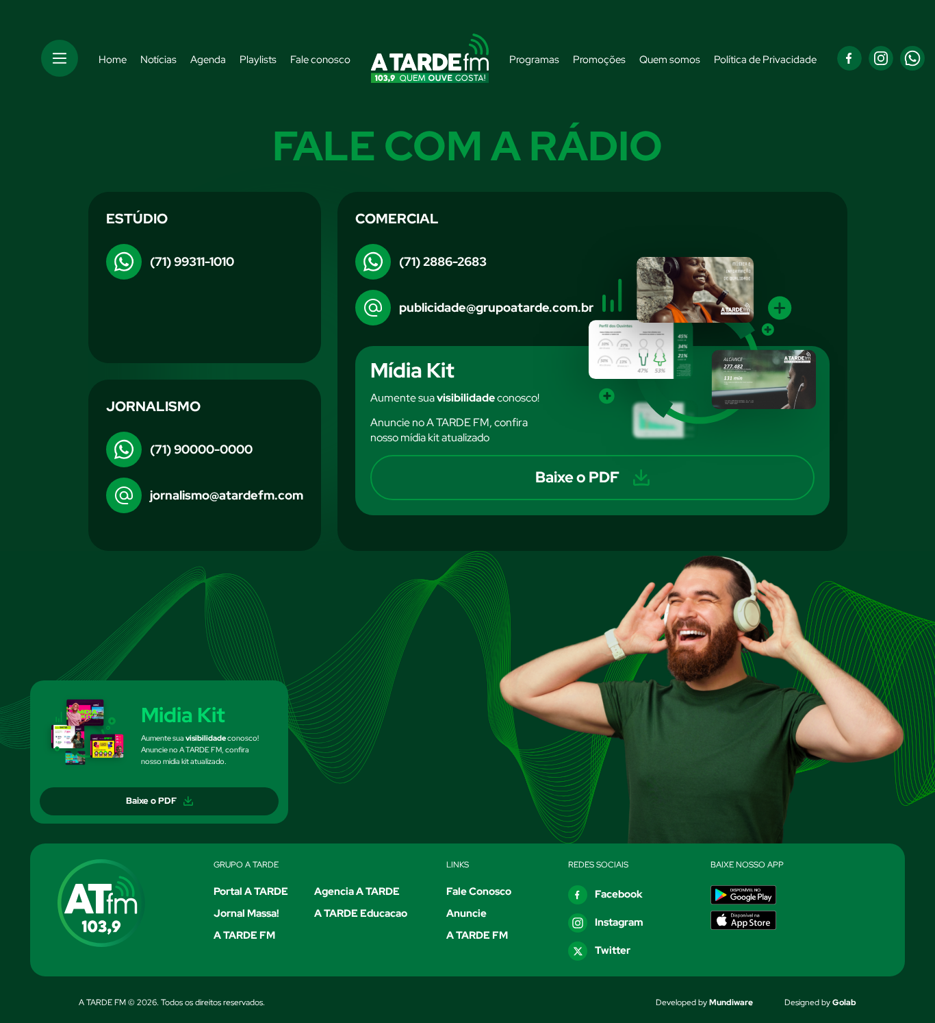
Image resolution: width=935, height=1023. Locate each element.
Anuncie (466, 913)
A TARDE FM (244, 935)
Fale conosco (320, 59)
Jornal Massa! (246, 913)
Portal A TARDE (251, 891)
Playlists (258, 59)
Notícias (158, 59)
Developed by (704, 1002)
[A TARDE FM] (115, 903)
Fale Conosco (478, 891)
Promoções (599, 59)
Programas (534, 59)
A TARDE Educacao (360, 913)
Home (113, 59)
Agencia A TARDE (357, 891)
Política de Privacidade (765, 59)
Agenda (208, 59)
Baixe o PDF (151, 800)
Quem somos (669, 59)
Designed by (820, 1002)
